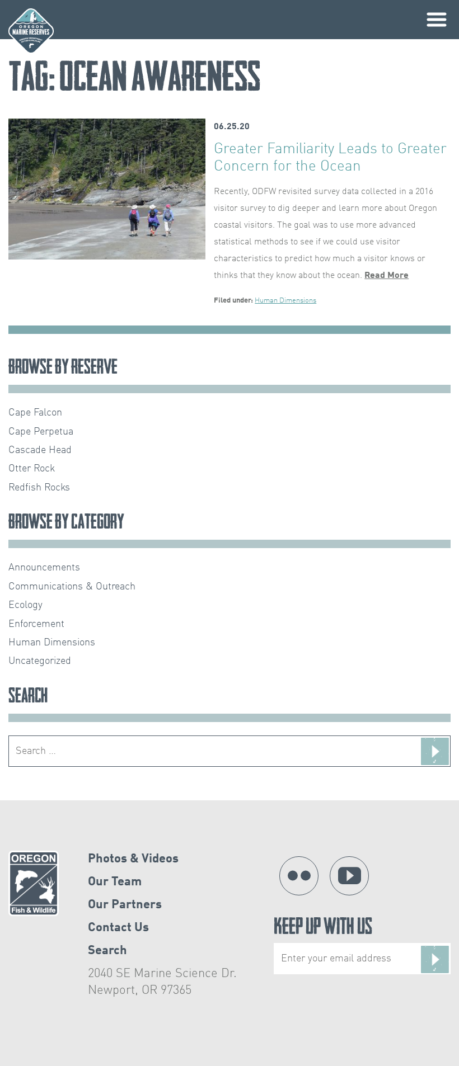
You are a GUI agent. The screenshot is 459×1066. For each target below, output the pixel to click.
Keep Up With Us (323, 929)
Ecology (25, 605)
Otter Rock (31, 469)
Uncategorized (39, 661)
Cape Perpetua (40, 432)
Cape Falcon (35, 413)
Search (107, 951)
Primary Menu (437, 20)
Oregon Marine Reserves (31, 31)
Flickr (299, 875)
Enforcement (36, 624)
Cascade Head (40, 450)
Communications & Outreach (71, 587)
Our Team (115, 882)
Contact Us (118, 928)
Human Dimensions (285, 300)
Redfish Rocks (39, 488)
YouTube (349, 875)
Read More (386, 275)
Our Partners (125, 905)
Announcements (44, 568)
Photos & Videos (133, 859)
